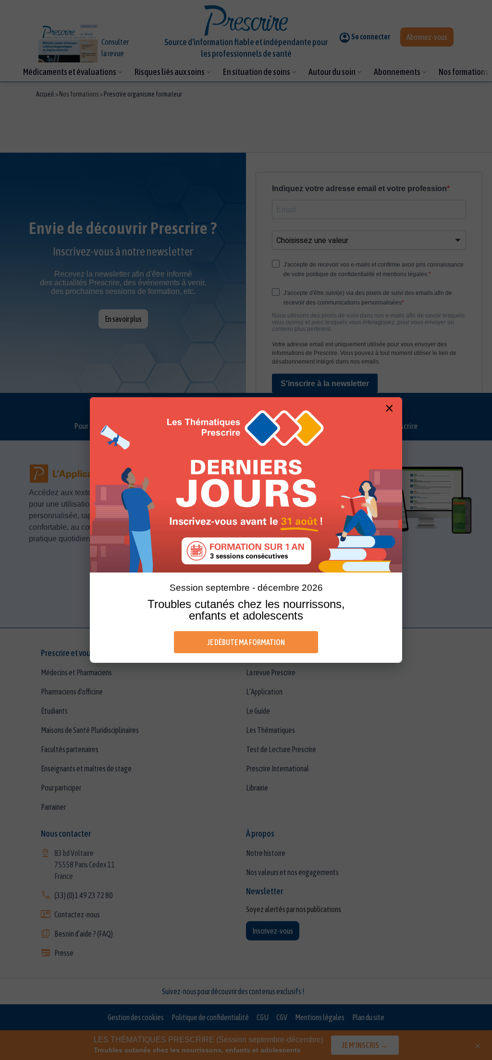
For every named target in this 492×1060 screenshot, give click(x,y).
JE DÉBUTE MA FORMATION (246, 642)
